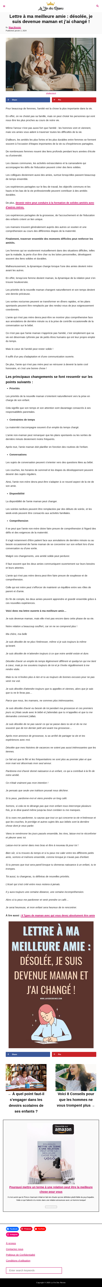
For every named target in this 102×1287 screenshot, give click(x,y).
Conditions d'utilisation (18, 1260)
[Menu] (4, 6)
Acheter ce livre (51, 1207)
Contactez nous (14, 1249)
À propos (11, 1243)
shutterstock (51, 93)
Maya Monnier (15, 27)
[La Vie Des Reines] (50, 6)
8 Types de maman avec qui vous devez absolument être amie (58, 915)
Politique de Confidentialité (20, 1254)
